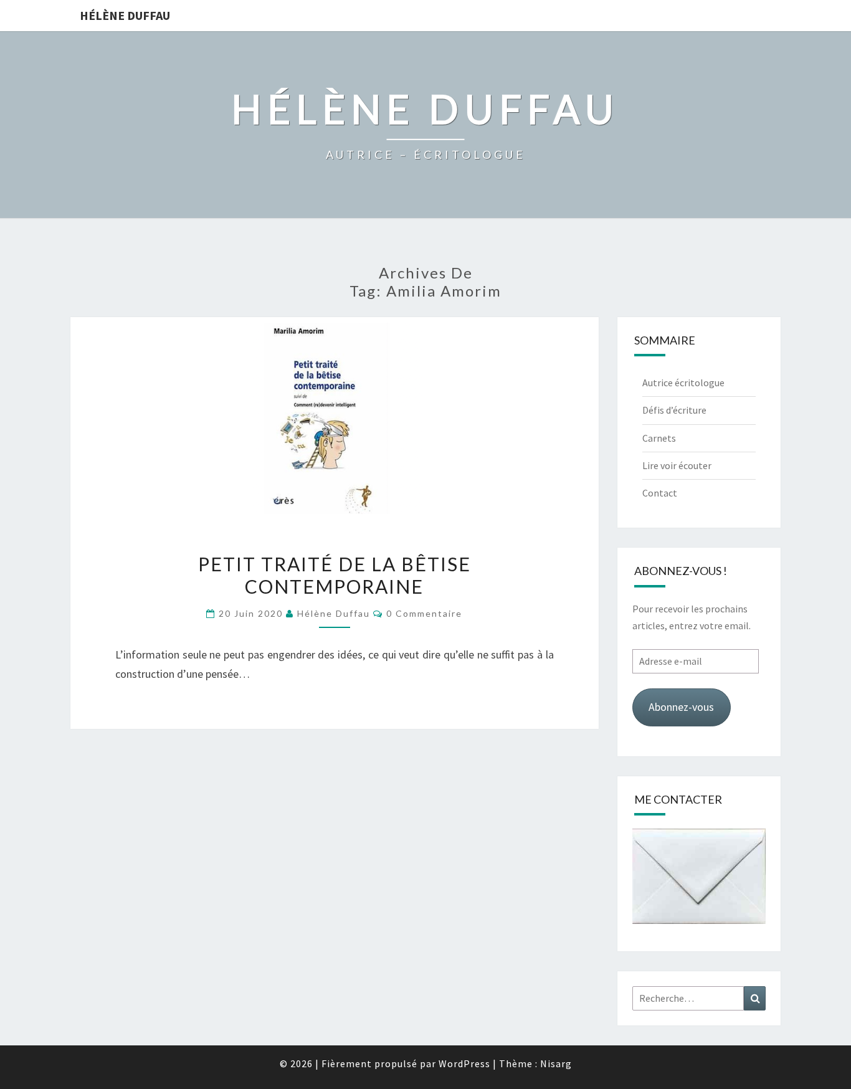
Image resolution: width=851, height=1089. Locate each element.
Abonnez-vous (681, 707)
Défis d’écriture (674, 410)
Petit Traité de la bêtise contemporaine (334, 575)
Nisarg (556, 1063)
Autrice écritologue (683, 382)
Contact (659, 493)
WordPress (464, 1063)
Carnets (659, 438)
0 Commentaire (424, 613)
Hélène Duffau (125, 15)
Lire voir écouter (676, 465)
